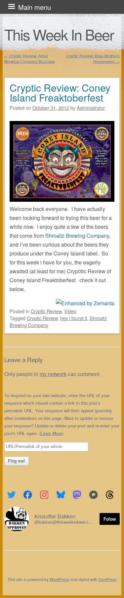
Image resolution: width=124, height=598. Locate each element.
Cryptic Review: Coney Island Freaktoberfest (60, 92)
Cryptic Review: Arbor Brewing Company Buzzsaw (29, 58)
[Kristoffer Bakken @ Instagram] (44, 495)
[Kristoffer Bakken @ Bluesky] (61, 495)
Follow (109, 519)
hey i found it (73, 317)
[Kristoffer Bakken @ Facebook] (28, 495)
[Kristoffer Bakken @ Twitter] (11, 495)
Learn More (51, 433)
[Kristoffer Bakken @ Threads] (110, 495)
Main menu (34, 7)
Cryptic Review (46, 311)
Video (70, 311)
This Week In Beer (59, 34)
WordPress (59, 579)
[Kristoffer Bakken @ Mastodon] (77, 495)
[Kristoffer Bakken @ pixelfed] (93, 495)
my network (53, 374)
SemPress (107, 579)
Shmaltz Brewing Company (77, 235)
